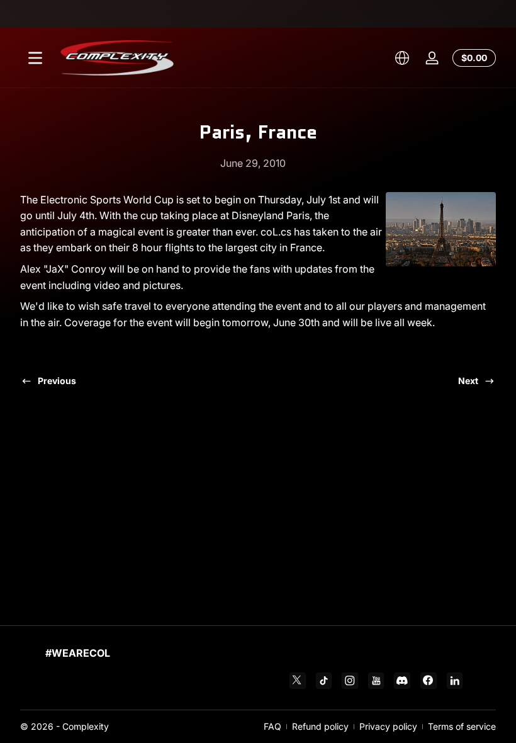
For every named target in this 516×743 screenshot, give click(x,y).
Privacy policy (388, 726)
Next (468, 380)
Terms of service (462, 726)
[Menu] (35, 58)
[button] (402, 58)
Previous (57, 380)
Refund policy (320, 726)
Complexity (85, 726)
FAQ (272, 726)
